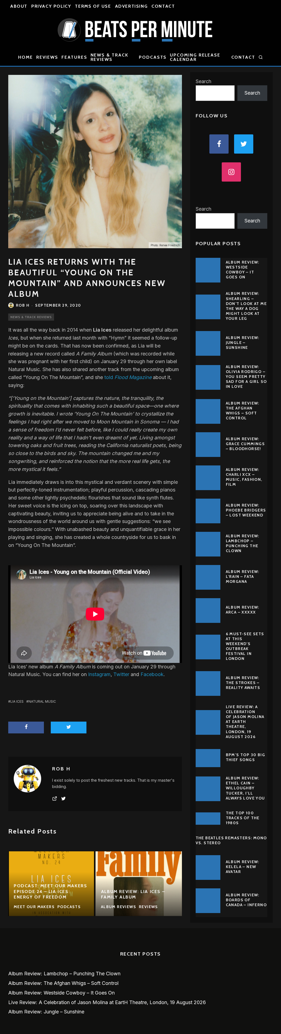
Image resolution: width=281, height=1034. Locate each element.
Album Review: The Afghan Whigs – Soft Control (242, 411)
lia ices (17, 701)
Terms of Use (93, 6)
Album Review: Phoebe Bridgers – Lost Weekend (246, 510)
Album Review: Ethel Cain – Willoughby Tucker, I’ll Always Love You (245, 788)
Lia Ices (102, 330)
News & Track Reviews (109, 57)
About (18, 6)
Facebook (152, 674)
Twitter (121, 674)
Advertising (131, 6)
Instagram (99, 674)
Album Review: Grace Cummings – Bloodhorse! (245, 443)
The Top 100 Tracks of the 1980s (243, 817)
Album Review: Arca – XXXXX (242, 610)
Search (203, 81)
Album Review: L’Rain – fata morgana (242, 576)
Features (74, 57)
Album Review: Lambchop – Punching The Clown (242, 543)
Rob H (22, 305)
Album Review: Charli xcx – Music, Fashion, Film (244, 477)
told (127, 377)
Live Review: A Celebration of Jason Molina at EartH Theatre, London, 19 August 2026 (245, 721)
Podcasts (153, 57)
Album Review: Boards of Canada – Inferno (246, 899)
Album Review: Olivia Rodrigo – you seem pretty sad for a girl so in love (246, 376)
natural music (42, 701)
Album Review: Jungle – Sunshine (242, 342)
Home (25, 57)
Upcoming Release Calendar (195, 57)
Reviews (47, 57)
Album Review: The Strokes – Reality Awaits (243, 682)
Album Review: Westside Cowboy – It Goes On (242, 270)
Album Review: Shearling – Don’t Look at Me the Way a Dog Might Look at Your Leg (246, 306)
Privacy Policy (51, 6)
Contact (163, 6)
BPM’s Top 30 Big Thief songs (245, 757)
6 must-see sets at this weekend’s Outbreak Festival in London (245, 646)
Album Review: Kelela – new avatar (242, 866)
